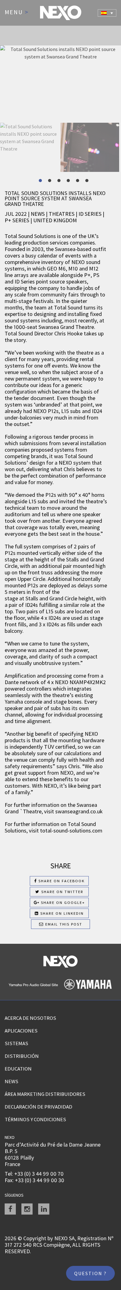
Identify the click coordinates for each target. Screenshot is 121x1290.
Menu (17, 12)
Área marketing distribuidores (45, 1094)
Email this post (63, 924)
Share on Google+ (62, 902)
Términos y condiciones (35, 1119)
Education (18, 1068)
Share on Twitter (61, 891)
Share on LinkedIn (61, 913)
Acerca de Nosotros (30, 1018)
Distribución (22, 1056)
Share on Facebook (61, 881)
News (11, 1081)
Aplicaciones (21, 1030)
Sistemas (16, 1043)
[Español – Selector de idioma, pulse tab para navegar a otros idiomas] (107, 13)
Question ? (90, 1273)
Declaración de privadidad (38, 1106)
